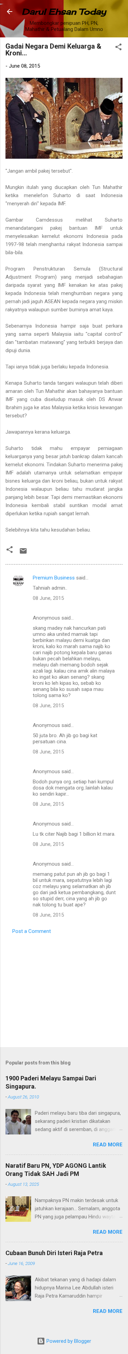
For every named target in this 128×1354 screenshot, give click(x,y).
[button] (118, 48)
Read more (108, 1145)
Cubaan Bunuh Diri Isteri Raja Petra (54, 1252)
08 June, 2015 (48, 598)
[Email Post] (23, 553)
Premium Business (54, 578)
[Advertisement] (64, 988)
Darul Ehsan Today (64, 11)
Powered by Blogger (68, 1341)
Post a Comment (31, 931)
